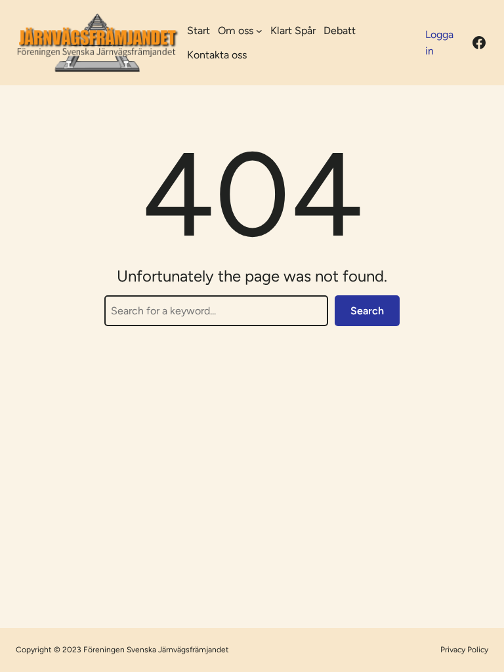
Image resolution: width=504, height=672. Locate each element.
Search (367, 310)
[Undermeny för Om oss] (259, 31)
